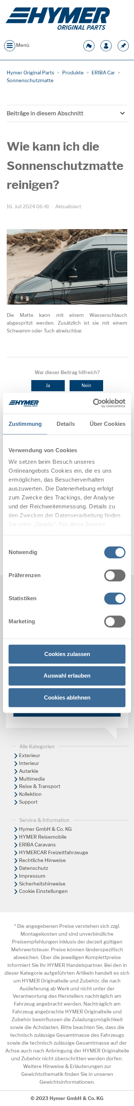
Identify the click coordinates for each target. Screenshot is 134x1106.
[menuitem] (67, 755)
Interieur (29, 763)
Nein (86, 385)
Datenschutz (33, 868)
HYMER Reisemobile (43, 837)
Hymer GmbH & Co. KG (45, 829)
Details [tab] (66, 424)
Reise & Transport (39, 786)
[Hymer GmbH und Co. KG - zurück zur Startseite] (58, 18)
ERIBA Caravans (37, 845)
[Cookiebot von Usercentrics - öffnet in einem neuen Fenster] (94, 403)
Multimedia (32, 779)
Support (28, 802)
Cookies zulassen (67, 654)
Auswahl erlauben (67, 676)
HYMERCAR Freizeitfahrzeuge (53, 852)
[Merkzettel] (123, 45)
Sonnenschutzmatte (30, 80)
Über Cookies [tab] (107, 424)
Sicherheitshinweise (42, 884)
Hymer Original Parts (30, 72)
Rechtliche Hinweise (42, 860)
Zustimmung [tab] (25, 424)
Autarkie (28, 771)
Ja (48, 385)
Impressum (32, 876)
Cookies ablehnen (67, 697)
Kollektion (30, 794)
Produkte (73, 72)
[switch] (114, 575)
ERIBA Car (103, 72)
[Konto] (106, 45)
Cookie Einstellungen (43, 891)
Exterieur (29, 755)
